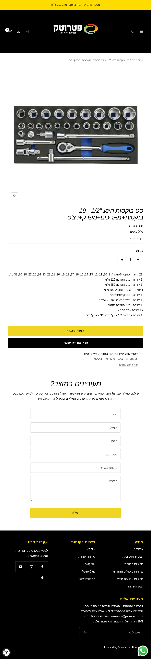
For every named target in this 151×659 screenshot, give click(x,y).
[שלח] (85, 632)
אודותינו (138, 549)
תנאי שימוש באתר (132, 556)
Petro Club (88, 571)
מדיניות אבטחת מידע (130, 579)
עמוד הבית (137, 60)
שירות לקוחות (86, 556)
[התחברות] (18, 31)
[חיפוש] (133, 31)
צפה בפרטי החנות (128, 364)
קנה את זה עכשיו (75, 342)
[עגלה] (10, 31)
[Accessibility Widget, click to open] (6, 652)
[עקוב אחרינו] (42, 566)
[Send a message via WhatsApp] (143, 651)
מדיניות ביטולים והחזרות (128, 571)
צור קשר (90, 564)
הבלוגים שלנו (87, 579)
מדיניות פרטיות (133, 564)
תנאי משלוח (135, 586)
